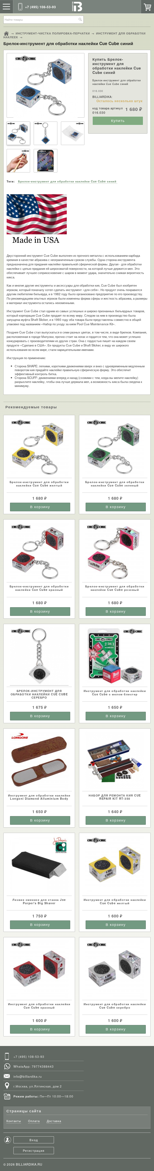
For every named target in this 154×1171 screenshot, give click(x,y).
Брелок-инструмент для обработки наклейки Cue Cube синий (67, 181)
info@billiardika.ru (27, 1076)
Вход (33, 1140)
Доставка (54, 1121)
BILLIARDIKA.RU (29, 1164)
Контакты (13, 1121)
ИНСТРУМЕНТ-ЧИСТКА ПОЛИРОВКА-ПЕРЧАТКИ (53, 33)
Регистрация (34, 1150)
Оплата (34, 1121)
